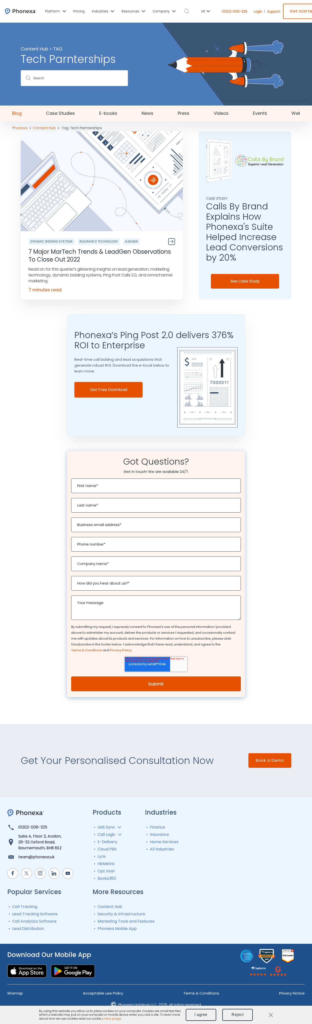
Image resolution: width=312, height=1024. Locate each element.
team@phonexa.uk (36, 857)
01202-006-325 (234, 11)
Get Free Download (108, 389)
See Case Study (245, 281)
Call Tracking (24, 906)
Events (260, 113)
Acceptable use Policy (103, 993)
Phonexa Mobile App (117, 928)
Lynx (102, 856)
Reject (238, 1015)
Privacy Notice (292, 993)
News (147, 113)
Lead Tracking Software (35, 914)
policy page (111, 1019)
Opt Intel (106, 871)
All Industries (162, 849)
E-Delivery (107, 842)
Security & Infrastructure (121, 914)
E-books (108, 113)
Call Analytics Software (34, 921)
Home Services (164, 842)
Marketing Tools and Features (126, 921)
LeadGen (131, 241)
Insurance (159, 834)
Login (258, 11)
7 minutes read (45, 290)
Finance (157, 827)
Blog (17, 113)
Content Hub (110, 906)
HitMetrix (106, 864)
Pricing (79, 11)
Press (183, 113)
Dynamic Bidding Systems (51, 241)
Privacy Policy (120, 650)
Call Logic (107, 834)
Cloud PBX (107, 849)
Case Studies (60, 113)
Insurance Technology (98, 241)
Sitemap (15, 993)
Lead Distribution (28, 928)
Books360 (107, 878)
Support (274, 11)
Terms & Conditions (86, 650)
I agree (201, 1015)
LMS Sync (106, 827)
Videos (221, 113)
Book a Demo (270, 760)
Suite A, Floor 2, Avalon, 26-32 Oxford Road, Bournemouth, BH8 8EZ (40, 842)
